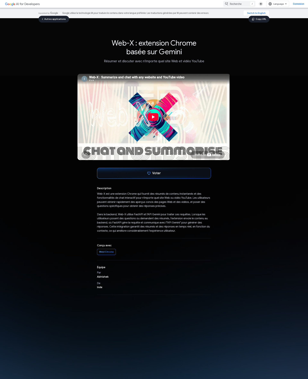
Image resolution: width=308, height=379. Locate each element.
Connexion (298, 4)
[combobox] (239, 4)
